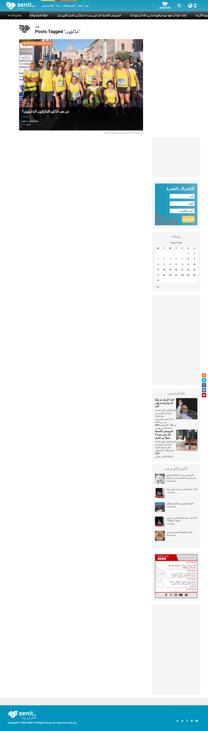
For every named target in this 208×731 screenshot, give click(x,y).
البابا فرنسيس (48, 6)
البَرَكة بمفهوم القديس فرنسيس (179, 532)
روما (58, 6)
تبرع (87, 6)
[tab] (165, 558)
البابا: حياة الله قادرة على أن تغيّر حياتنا (182, 489)
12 (170, 264)
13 (176, 264)
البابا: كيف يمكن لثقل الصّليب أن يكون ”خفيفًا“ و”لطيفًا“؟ (182, 519)
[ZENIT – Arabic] (23, 5)
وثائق (80, 6)
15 (188, 264)
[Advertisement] (176, 157)
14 (182, 264)
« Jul (157, 287)
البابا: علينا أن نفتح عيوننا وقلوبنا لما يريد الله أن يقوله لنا (137, 15)
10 (158, 264)
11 (164, 264)
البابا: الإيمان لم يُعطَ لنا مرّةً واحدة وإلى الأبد (164, 403)
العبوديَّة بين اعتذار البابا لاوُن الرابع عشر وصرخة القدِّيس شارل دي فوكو (181, 476)
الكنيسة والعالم (69, 6)
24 (158, 275)
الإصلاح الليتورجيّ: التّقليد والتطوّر (180, 503)
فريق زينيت (26, 124)
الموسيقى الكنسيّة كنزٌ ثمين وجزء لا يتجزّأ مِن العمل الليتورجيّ (67, 15)
